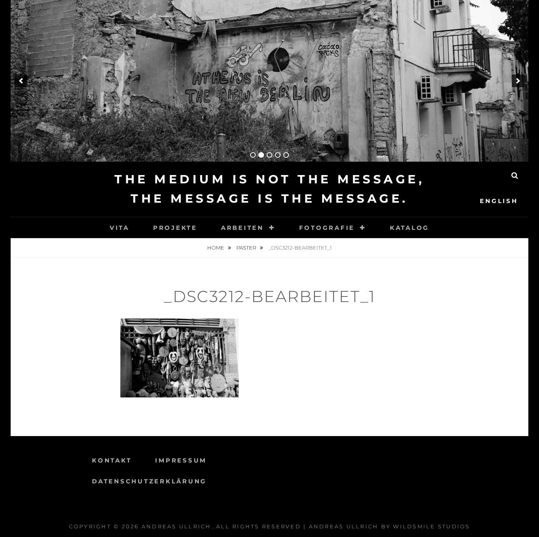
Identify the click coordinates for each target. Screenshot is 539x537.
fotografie (327, 227)
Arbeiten (242, 227)
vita (119, 227)
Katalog (409, 227)
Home (216, 247)
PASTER (246, 247)
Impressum (181, 460)
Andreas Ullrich (176, 526)
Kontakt (111, 460)
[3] (269, 155)
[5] (286, 155)
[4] (278, 155)
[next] (518, 81)
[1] (253, 155)
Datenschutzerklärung (149, 481)
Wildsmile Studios (431, 526)
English (499, 201)
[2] (261, 155)
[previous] (21, 81)
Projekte (175, 227)
